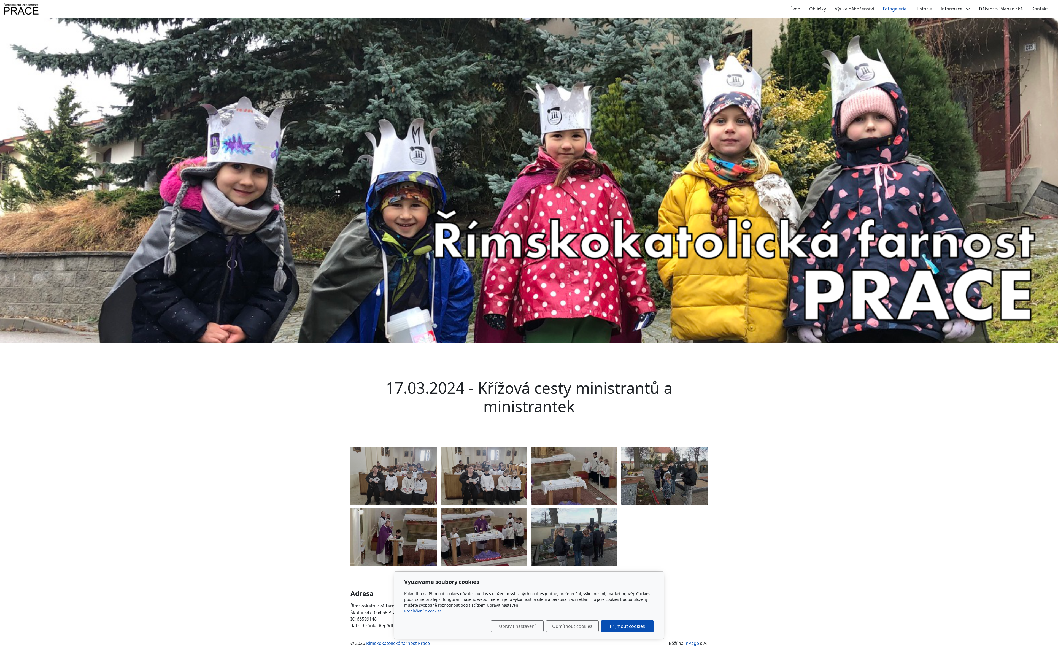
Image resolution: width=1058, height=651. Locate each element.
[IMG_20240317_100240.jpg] (393, 476)
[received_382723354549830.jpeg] (393, 537)
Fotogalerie (894, 9)
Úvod (794, 9)
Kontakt (1040, 9)
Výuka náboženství (854, 9)
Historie (923, 9)
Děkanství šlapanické (1001, 9)
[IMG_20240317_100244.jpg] (484, 476)
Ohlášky (817, 9)
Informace (952, 9)
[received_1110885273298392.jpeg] (574, 537)
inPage (692, 643)
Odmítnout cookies (572, 626)
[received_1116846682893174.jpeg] (484, 537)
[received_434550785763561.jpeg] (574, 476)
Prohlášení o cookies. (423, 611)
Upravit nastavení (517, 626)
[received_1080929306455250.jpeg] (664, 476)
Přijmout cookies (627, 626)
